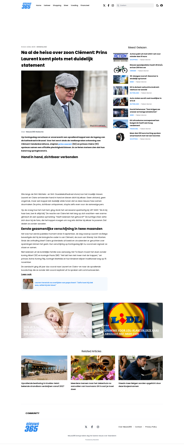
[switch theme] (157, 5)
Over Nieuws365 (125, 427)
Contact (138, 427)
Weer (66, 5)
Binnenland (42, 47)
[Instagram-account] (112, 5)
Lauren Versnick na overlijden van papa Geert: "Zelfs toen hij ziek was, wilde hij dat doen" (64, 283)
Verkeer (47, 5)
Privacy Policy (151, 427)
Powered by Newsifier (92, 440)
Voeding (74, 5)
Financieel (85, 5)
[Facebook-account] (108, 5)
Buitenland (134, 93)
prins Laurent (65, 144)
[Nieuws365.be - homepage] (26, 5)
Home (38, 5)
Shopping (57, 5)
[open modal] (161, 5)
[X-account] (104, 5)
